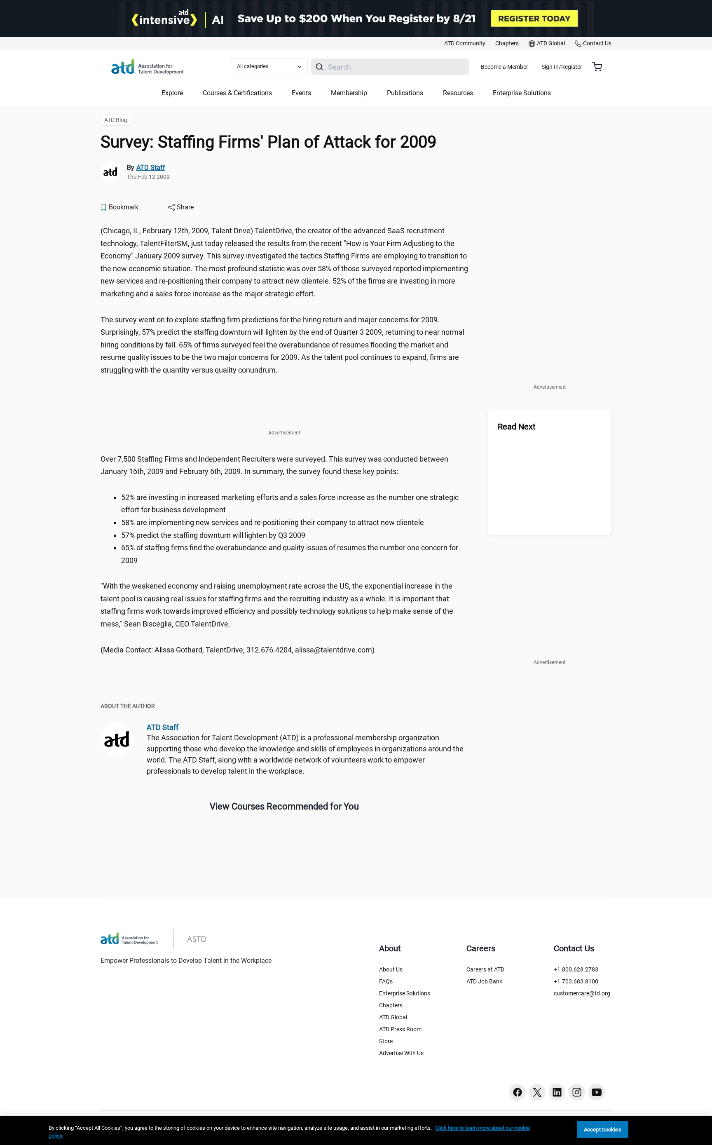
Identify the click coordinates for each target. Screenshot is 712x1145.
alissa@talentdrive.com (333, 649)
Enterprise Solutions (404, 993)
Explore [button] (172, 93)
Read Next (517, 427)
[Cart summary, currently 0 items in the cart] (600, 67)
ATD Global (393, 1017)
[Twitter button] (537, 1092)
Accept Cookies (602, 1129)
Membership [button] (349, 93)
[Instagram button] (577, 1092)
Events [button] (301, 93)
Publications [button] (405, 93)
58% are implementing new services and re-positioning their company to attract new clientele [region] (272, 522)
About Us (391, 969)
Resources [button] (458, 93)
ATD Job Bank (484, 981)
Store (386, 1041)
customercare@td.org (582, 993)
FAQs (386, 981)
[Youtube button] (596, 1092)
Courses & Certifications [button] (237, 93)
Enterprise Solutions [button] (522, 93)
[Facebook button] (517, 1092)
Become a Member (504, 66)
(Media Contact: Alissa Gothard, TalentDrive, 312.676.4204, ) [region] (238, 649)
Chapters (391, 1005)
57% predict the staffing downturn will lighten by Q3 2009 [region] (213, 535)
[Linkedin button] (557, 1092)
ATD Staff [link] (150, 167)
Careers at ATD (485, 969)
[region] (356, 1130)
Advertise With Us (401, 1053)
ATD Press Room (400, 1029)
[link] (464, 43)
